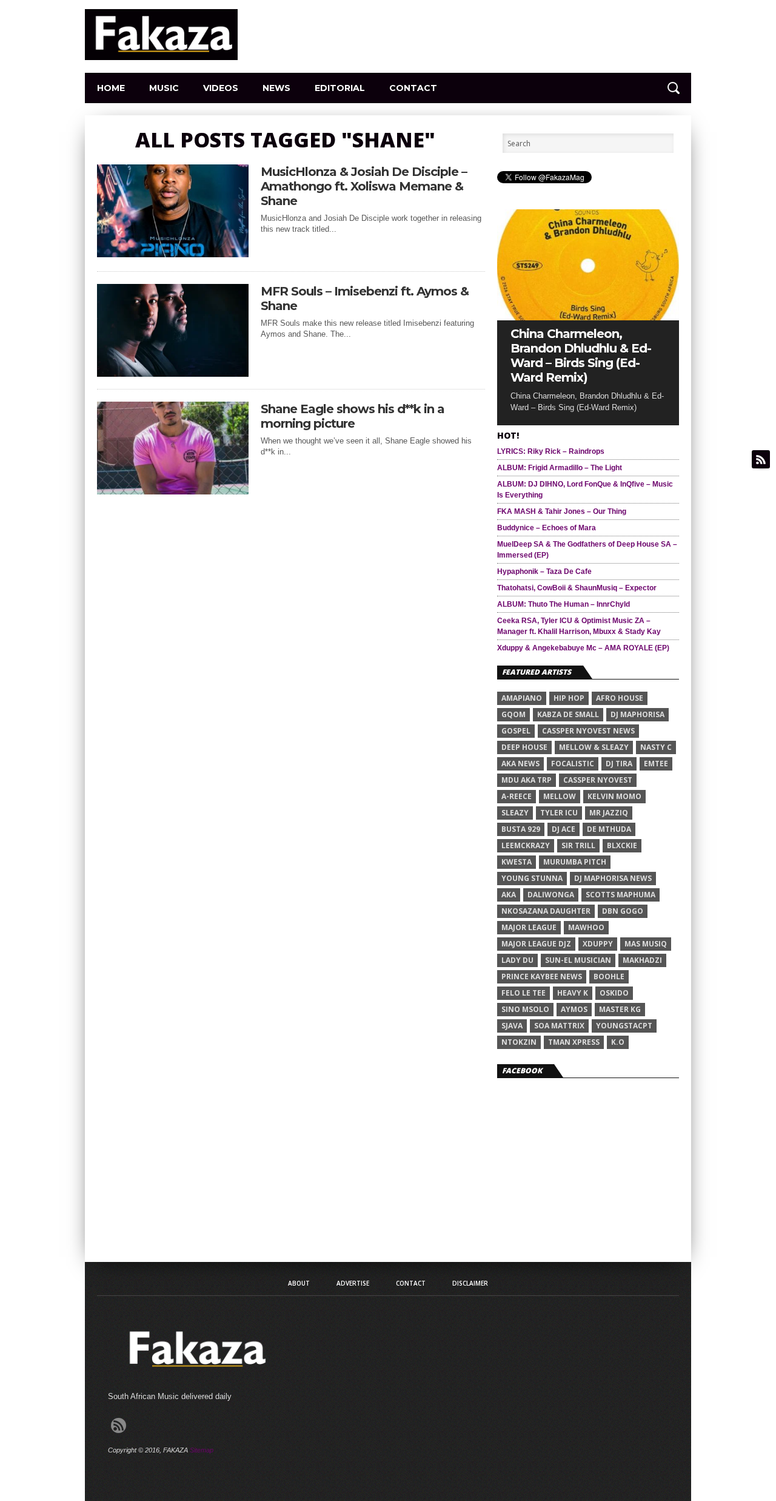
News (276, 88)
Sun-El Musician (578, 960)
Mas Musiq (645, 944)
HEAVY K (572, 993)
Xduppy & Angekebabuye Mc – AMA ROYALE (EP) (583, 648)
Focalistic (572, 763)
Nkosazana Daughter (545, 911)
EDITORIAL (340, 88)
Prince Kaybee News (541, 976)
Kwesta (516, 862)
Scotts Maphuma (620, 894)
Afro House (619, 698)
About (299, 1283)
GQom (513, 714)
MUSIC (164, 88)
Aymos (574, 1009)
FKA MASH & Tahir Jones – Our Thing (561, 511)
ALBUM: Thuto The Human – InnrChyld (563, 604)
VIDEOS (220, 88)
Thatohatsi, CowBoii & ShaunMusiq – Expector (577, 588)
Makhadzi (642, 960)
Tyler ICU (559, 813)
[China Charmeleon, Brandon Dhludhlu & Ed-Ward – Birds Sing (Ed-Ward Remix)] (588, 317)
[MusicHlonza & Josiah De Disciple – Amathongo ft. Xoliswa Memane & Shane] (173, 254)
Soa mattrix (559, 1025)
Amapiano (521, 698)
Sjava (512, 1025)
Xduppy (598, 944)
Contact (413, 88)
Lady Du (517, 960)
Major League (529, 927)
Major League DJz (536, 944)
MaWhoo (586, 927)
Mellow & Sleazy (594, 747)
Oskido (614, 993)
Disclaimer (470, 1283)
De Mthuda (609, 829)
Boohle (609, 976)
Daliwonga (550, 894)
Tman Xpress (574, 1042)
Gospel (515, 731)
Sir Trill (578, 845)
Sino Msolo (525, 1009)
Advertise (352, 1283)
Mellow (559, 796)
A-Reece (516, 796)
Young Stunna (532, 878)
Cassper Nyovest (597, 780)
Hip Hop (569, 698)
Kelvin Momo (614, 796)
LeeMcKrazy (525, 845)
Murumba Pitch (574, 862)
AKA (508, 894)
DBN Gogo (622, 911)
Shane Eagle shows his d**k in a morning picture (352, 416)
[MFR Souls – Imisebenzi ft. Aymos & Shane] (173, 373)
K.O (617, 1042)
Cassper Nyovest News (588, 731)
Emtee (656, 763)
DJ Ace (563, 829)
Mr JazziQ (608, 813)
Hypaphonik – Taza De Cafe (544, 571)
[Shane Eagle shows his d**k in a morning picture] (173, 491)
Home (111, 88)
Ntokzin (519, 1042)
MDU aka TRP (526, 780)
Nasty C (656, 747)
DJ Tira (619, 763)
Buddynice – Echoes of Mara (546, 528)
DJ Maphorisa (637, 714)
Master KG (620, 1009)
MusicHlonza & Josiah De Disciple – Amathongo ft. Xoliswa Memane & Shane (364, 186)
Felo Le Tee (523, 993)
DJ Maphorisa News (613, 878)
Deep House (524, 747)
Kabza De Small (568, 714)
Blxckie (622, 845)
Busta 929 (520, 829)
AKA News (520, 763)
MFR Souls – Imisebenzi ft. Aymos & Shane (365, 298)
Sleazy (515, 813)
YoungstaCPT (624, 1025)
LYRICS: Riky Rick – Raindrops (550, 451)
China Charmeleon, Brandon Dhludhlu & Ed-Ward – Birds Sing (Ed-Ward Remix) (580, 355)
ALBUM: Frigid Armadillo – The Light (559, 468)
